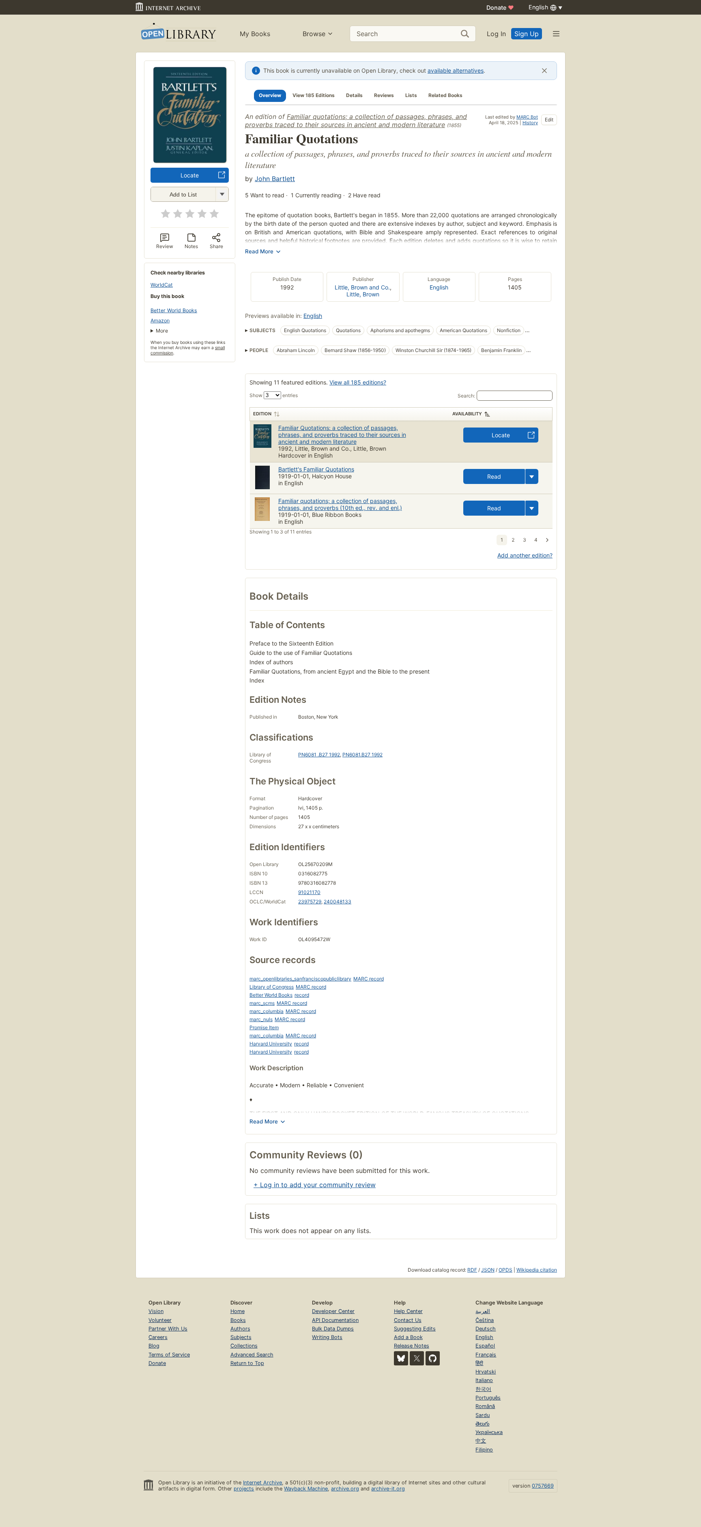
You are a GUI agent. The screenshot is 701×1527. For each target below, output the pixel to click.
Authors (240, 1329)
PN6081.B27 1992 (362, 755)
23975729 (309, 901)
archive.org (345, 1489)
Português (488, 1398)
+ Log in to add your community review (315, 1185)
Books (238, 1320)
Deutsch (485, 1329)
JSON (488, 1270)
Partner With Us (167, 1329)
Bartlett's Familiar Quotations (316, 469)
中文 (480, 1441)
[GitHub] (433, 1358)
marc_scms (262, 1003)
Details (354, 95)
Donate (500, 7)
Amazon (160, 320)
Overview (270, 95)
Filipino (484, 1450)
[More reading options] (532, 476)
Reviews (384, 95)
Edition (262, 414)
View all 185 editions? (357, 382)
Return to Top (247, 1363)
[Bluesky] (401, 1358)
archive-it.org (388, 1489)
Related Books (445, 95)
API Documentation (335, 1320)
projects (244, 1489)
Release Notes (411, 1346)
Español (485, 1346)
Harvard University (270, 1044)
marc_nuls (261, 1019)
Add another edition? (525, 555)
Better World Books (174, 310)
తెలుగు (482, 1424)
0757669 (543, 1486)
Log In (496, 34)
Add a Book (408, 1337)
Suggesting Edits (415, 1329)
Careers (158, 1337)
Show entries (273, 395)
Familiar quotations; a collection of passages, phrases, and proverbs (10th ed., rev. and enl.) (340, 504)
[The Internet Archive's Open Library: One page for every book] (178, 33)
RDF (472, 1270)
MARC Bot (527, 117)
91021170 (309, 892)
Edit (549, 120)
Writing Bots (327, 1337)
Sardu (482, 1415)
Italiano (484, 1380)
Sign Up (526, 34)
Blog (153, 1346)
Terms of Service (169, 1355)
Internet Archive (262, 1482)
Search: (466, 396)
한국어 (483, 1389)
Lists (411, 95)
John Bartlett (275, 179)
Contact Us (407, 1320)
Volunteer (160, 1320)
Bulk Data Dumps (333, 1329)
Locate (190, 175)
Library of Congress (271, 987)
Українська (489, 1432)
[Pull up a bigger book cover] (189, 160)
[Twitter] (417, 1358)
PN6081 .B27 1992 (319, 755)
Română (485, 1406)
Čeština (484, 1320)
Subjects (241, 1337)
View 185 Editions (313, 95)
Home (237, 1311)
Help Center (408, 1311)
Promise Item (264, 1027)
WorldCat (162, 285)
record (302, 995)
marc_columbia (266, 1011)
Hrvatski (485, 1372)
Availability (467, 414)
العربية (482, 1311)
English (439, 287)
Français (485, 1355)
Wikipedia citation (536, 1270)
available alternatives (456, 70)
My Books (255, 34)
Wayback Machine (306, 1489)
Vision (155, 1311)
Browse (314, 34)
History (530, 122)
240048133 (337, 901)
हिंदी (479, 1363)
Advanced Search (251, 1355)
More (162, 331)
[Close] (544, 70)
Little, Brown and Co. (362, 287)
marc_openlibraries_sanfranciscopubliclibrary (300, 979)
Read (494, 476)
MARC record (368, 979)
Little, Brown (362, 294)
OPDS (505, 1270)
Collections (244, 1346)
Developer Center (333, 1311)
